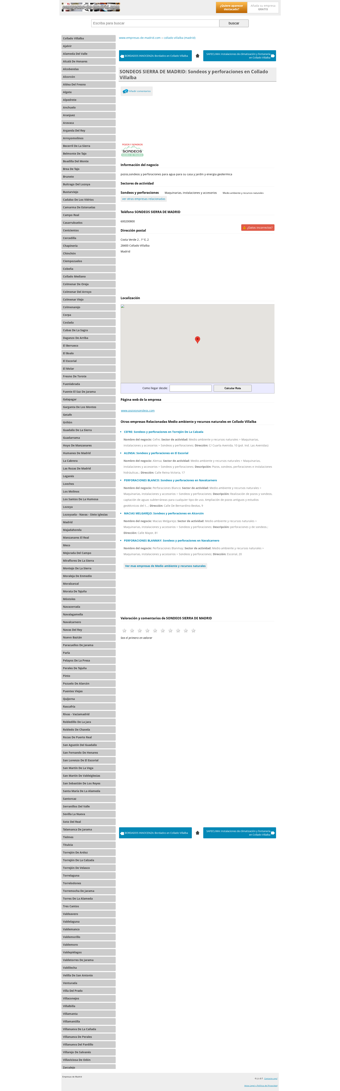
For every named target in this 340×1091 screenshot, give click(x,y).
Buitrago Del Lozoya (76, 184)
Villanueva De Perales (77, 1037)
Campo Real (71, 215)
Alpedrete (69, 100)
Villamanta (70, 1014)
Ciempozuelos (72, 261)
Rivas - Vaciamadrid (76, 714)
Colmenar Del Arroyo (77, 292)
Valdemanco (71, 929)
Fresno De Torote (74, 376)
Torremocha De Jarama (78, 891)
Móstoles (69, 599)
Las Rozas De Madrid (77, 468)
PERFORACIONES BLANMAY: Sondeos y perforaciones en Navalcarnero (171, 540)
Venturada (70, 983)
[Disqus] (198, 702)
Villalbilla (69, 1006)
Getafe (67, 415)
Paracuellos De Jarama (78, 645)
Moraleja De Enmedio (77, 576)
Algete (67, 92)
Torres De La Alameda (78, 898)
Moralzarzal (71, 583)
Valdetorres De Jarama (78, 960)
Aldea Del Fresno (74, 84)
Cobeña (68, 269)
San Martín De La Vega (78, 768)
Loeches (68, 484)
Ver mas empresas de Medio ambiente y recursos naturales (165, 566)
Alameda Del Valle (75, 54)
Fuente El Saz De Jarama (79, 391)
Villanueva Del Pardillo (78, 1044)
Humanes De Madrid (77, 453)
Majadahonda (72, 530)
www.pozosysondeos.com (138, 410)
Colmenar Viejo (73, 299)
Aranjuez (69, 115)
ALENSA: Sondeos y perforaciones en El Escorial (156, 453)
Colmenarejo (71, 307)
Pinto (66, 676)
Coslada (68, 322)
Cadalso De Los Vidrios (78, 199)
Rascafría (69, 706)
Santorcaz (69, 799)
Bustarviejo (70, 192)
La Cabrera (70, 461)
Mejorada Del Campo (77, 553)
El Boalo (68, 353)
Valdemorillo (71, 937)
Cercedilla (69, 238)
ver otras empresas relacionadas (143, 199)
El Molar (68, 368)
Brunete (68, 176)
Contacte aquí (270, 1078)
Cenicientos (71, 230)
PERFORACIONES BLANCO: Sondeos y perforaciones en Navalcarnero (170, 480)
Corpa (67, 315)
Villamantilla (71, 1021)
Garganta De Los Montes (79, 407)
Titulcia (68, 845)
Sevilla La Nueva (74, 814)
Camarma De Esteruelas (79, 207)
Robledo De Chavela (76, 729)
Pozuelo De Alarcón (76, 683)
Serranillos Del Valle (76, 806)
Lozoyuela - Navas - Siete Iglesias (85, 514)
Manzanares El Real (76, 537)
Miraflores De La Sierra (78, 560)
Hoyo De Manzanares (77, 445)
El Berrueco (70, 345)
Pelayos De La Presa (76, 660)
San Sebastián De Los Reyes (81, 783)
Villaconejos (71, 998)
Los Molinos (71, 491)
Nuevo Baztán (72, 637)
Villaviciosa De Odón (77, 1060)
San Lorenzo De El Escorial (80, 760)
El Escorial (70, 361)
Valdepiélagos (72, 952)
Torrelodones (72, 883)
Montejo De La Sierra (77, 568)
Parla (66, 653)
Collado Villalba (73, 38)
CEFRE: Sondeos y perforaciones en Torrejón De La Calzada (163, 432)
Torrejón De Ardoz (75, 852)
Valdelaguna (71, 921)
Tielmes (68, 837)
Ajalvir (67, 46)
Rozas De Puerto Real (77, 737)
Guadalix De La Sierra (77, 430)
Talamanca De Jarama (77, 829)
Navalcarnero (72, 622)
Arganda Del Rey (74, 130)
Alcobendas (71, 69)
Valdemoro (70, 944)
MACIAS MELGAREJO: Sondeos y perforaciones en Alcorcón (164, 513)
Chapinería (70, 246)
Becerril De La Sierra (76, 146)
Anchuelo (69, 107)
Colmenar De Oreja (76, 284)
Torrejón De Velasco (76, 868)
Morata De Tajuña (75, 591)
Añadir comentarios (140, 91)
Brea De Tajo (71, 169)
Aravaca (68, 123)
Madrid (68, 522)
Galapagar (70, 399)
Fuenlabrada (71, 384)
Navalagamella (73, 614)
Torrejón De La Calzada (78, 860)
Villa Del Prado (73, 991)
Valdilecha (70, 967)
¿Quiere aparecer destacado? (231, 7)
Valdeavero (70, 914)
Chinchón (69, 253)
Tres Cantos (71, 906)
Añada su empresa (263, 7)
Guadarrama (71, 438)
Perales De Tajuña (75, 668)
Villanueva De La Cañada (79, 1029)
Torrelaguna (71, 875)
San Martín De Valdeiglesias (81, 775)
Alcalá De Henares (75, 61)
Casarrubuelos (72, 223)
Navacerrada (71, 607)
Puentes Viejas (73, 691)
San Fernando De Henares (80, 752)
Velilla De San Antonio (78, 975)
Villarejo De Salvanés (77, 1052)
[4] (197, 55)
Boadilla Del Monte (76, 161)
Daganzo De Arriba (75, 338)
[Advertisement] (198, 118)
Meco (66, 545)
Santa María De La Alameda (81, 791)
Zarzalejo (69, 1067)
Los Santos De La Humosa (80, 499)
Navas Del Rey (72, 630)
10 (193, 630)
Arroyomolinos (73, 138)
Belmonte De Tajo (75, 153)
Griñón (67, 422)
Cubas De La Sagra (75, 330)
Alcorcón (69, 77)
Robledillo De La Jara (77, 722)
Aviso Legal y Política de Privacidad (260, 1085)
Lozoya (68, 507)
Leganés (68, 476)
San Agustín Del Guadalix (80, 745)
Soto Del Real (72, 822)
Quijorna (69, 699)
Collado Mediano (74, 276)
